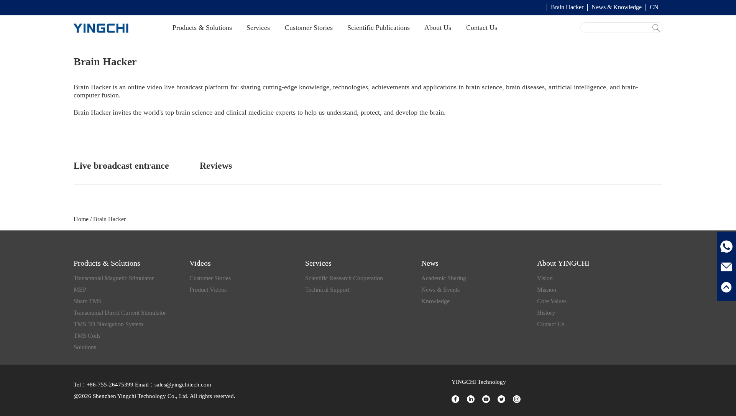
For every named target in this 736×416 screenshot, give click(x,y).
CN (654, 7)
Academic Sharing (443, 278)
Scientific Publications (378, 27)
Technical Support (327, 289)
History (546, 312)
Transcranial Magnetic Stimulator (114, 278)
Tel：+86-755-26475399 (103, 384)
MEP (80, 289)
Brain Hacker (567, 7)
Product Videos (208, 289)
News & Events (440, 289)
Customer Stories (309, 27)
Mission (546, 289)
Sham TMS (88, 301)
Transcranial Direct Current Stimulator (120, 312)
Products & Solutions (202, 27)
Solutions (85, 347)
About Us (437, 27)
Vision (545, 278)
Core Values (552, 301)
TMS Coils (87, 335)
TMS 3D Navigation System (108, 324)
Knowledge (435, 301)
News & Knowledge (616, 7)
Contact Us (481, 27)
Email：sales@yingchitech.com (172, 384)
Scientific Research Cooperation (344, 278)
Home (81, 219)
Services (258, 27)
